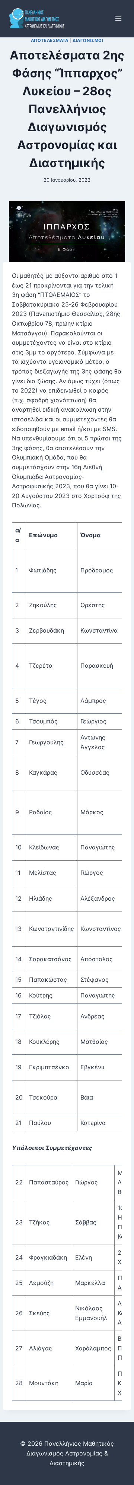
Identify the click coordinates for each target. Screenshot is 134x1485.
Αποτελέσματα (49, 40)
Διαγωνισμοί (88, 40)
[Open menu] (118, 18)
